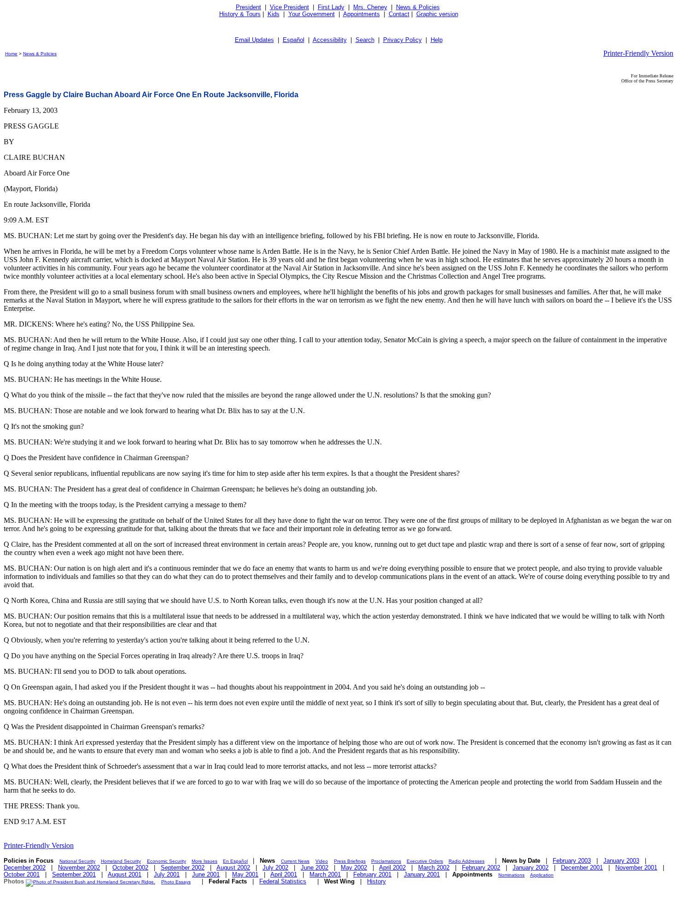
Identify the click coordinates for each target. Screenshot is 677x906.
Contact (399, 14)
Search (365, 39)
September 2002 (182, 867)
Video (321, 861)
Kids (274, 14)
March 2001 (325, 874)
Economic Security (166, 861)
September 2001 (74, 874)
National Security (77, 861)
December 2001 (582, 867)
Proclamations (386, 861)
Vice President (289, 7)
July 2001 (167, 874)
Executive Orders (425, 861)
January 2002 (531, 867)
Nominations (511, 874)
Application (542, 874)
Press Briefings (350, 861)
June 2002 (314, 867)
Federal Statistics (282, 881)
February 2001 (372, 874)
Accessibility (330, 39)
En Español (235, 861)
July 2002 (275, 867)
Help (437, 39)
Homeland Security (121, 861)
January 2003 (621, 860)
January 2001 (422, 874)
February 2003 (572, 860)
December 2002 (25, 867)
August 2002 (233, 867)
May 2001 (245, 874)
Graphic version (437, 14)
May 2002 (354, 867)
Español (293, 39)
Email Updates (254, 39)
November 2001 (636, 867)
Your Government (311, 14)
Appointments (361, 14)
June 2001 (206, 874)
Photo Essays (176, 881)
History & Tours (240, 14)
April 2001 (283, 874)
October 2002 (130, 867)
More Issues (204, 861)
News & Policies (418, 7)
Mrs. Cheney (370, 7)
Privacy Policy (402, 39)
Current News (295, 861)
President (248, 7)
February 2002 (481, 867)
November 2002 (79, 867)
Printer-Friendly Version (638, 53)
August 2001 (124, 874)
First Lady (331, 7)
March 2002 (433, 867)
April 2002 (392, 867)
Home (11, 53)
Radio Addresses (466, 861)
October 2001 (22, 874)
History (376, 881)
